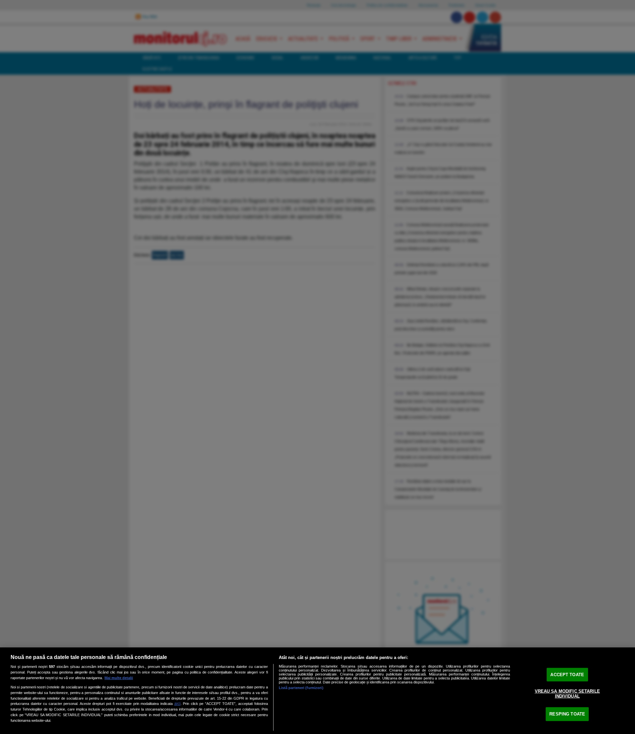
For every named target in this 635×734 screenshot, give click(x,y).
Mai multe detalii (119, 678)
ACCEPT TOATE (567, 674)
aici (177, 703)
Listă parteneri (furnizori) (301, 688)
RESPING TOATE (567, 714)
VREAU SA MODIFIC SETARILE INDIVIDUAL (567, 693)
